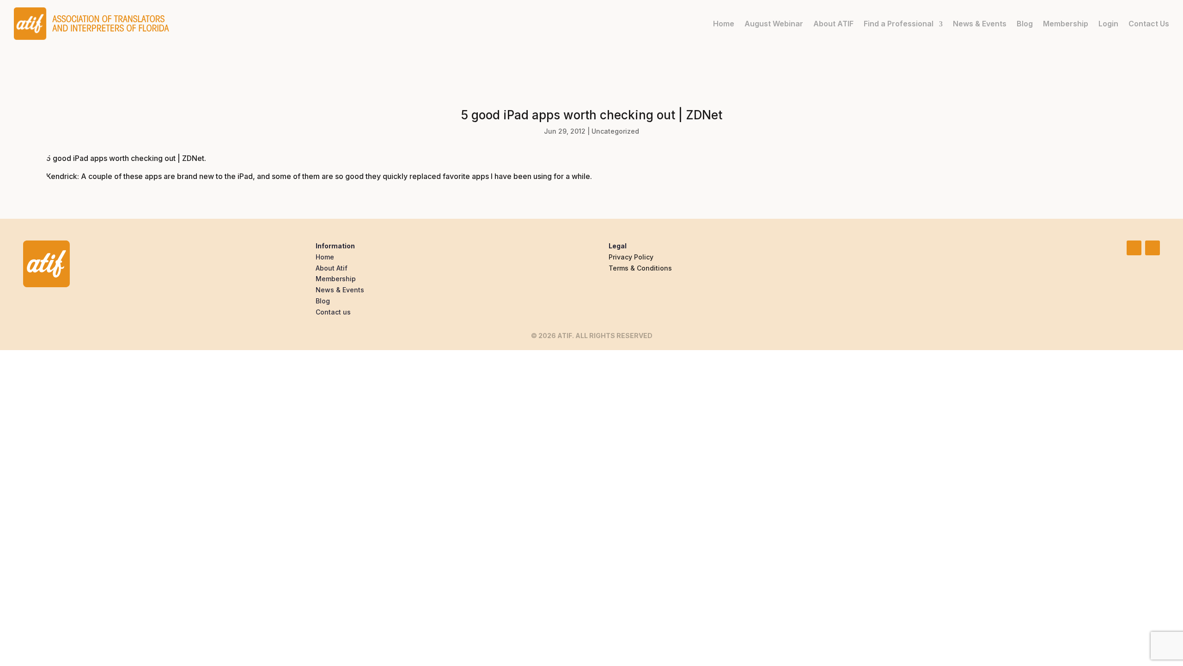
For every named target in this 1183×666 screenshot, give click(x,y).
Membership (1065, 23)
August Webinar (773, 23)
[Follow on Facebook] (1152, 247)
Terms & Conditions (640, 268)
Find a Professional (898, 23)
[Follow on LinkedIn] (1134, 247)
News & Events (979, 23)
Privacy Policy (631, 257)
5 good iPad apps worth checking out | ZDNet (125, 158)
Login (1108, 23)
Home (723, 23)
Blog (1025, 23)
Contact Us (1148, 23)
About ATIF (833, 23)
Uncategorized (615, 131)
